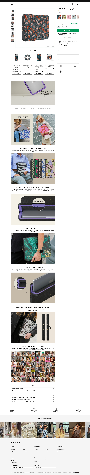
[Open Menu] (12, 4)
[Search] (15, 4)
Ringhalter (13, 451)
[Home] (45, 4)
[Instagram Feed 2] (61, 430)
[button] (61, 10)
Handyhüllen (13, 449)
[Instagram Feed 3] (77, 430)
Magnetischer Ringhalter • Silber (27, 66)
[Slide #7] (52, 46)
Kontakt (47, 449)
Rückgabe (35, 461)
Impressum (39, 472)
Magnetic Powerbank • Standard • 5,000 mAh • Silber (38, 66)
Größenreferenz (75, 23)
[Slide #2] (48, 46)
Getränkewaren (25, 451)
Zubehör (12, 460)
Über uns (47, 451)
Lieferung (35, 457)
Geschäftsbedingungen (45, 472)
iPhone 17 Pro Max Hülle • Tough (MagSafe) (16, 66)
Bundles (24, 458)
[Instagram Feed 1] (45, 430)
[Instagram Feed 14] (29, 430)
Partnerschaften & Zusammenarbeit (49, 453)
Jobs (35, 459)
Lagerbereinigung (14, 462)
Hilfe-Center (36, 451)
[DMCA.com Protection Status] (76, 472)
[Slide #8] (53, 46)
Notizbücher (13, 458)
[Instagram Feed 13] (13, 430)
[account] (75, 4)
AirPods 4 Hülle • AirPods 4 (49, 65)
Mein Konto (36, 449)
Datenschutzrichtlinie (53, 472)
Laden (24, 449)
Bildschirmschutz (25, 460)
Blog (46, 457)
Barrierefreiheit (48, 459)
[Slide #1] (47, 46)
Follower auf (46, 418)
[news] (72, 4)
